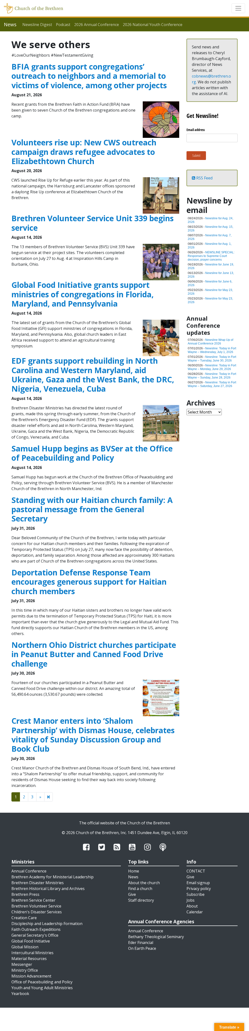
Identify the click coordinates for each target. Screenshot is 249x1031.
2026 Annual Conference (96, 24)
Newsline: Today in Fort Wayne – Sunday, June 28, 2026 (212, 375)
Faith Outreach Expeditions (36, 929)
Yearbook (20, 993)
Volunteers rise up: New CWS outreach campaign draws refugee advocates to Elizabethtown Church (83, 151)
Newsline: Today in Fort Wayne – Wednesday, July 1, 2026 (212, 350)
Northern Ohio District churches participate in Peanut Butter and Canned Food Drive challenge (93, 654)
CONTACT (196, 871)
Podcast (63, 24)
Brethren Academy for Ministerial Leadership (52, 877)
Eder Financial (140, 942)
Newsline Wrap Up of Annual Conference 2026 (210, 341)
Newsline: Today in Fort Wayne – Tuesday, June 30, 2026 (212, 358)
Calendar (195, 912)
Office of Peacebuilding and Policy (41, 982)
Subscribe (196, 894)
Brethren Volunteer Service (36, 906)
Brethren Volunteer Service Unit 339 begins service (92, 223)
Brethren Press (25, 894)
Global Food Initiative (30, 941)
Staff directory (141, 900)
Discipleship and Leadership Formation (46, 923)
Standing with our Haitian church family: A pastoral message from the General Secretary (92, 509)
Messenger (21, 964)
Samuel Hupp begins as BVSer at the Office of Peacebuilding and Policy (92, 453)
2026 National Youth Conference (152, 24)
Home (133, 871)
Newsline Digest (37, 24)
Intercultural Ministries (32, 952)
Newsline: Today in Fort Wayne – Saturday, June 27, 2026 (212, 384)
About (192, 906)
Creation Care (24, 917)
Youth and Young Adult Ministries (42, 987)
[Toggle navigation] (238, 8)
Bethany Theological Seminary (156, 936)
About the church (144, 882)
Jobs (191, 900)
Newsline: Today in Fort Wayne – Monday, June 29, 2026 (212, 367)
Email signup (198, 882)
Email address (196, 129)
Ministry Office (24, 970)
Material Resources (29, 958)
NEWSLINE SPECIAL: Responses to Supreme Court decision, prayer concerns (211, 256)
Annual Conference (28, 871)
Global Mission (24, 947)
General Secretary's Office (34, 935)
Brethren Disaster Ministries (37, 882)
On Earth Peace (142, 948)
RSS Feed (204, 178)
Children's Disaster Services (36, 912)
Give (132, 894)
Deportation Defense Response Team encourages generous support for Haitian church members (89, 581)
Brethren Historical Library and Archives (48, 888)
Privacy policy (199, 888)
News (133, 877)
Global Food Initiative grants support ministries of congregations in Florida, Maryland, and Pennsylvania (82, 294)
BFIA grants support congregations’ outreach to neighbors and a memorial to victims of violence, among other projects (89, 75)
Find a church (140, 888)
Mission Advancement (31, 976)
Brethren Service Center (33, 900)
